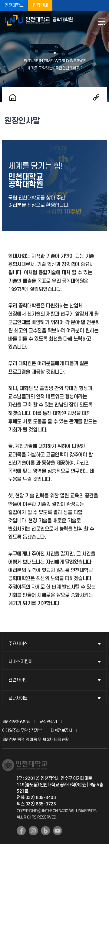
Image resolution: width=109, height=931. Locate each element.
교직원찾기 (48, 721)
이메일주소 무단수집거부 (21, 730)
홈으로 (12, 97)
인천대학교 (14, 5)
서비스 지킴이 (20, 661)
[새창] (21, 830)
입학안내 (40, 5)
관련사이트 (18, 680)
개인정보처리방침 (16, 721)
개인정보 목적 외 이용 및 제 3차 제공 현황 (35, 739)
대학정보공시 (61, 730)
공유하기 (96, 97)
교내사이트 (18, 698)
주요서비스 (18, 643)
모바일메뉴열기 (101, 21)
